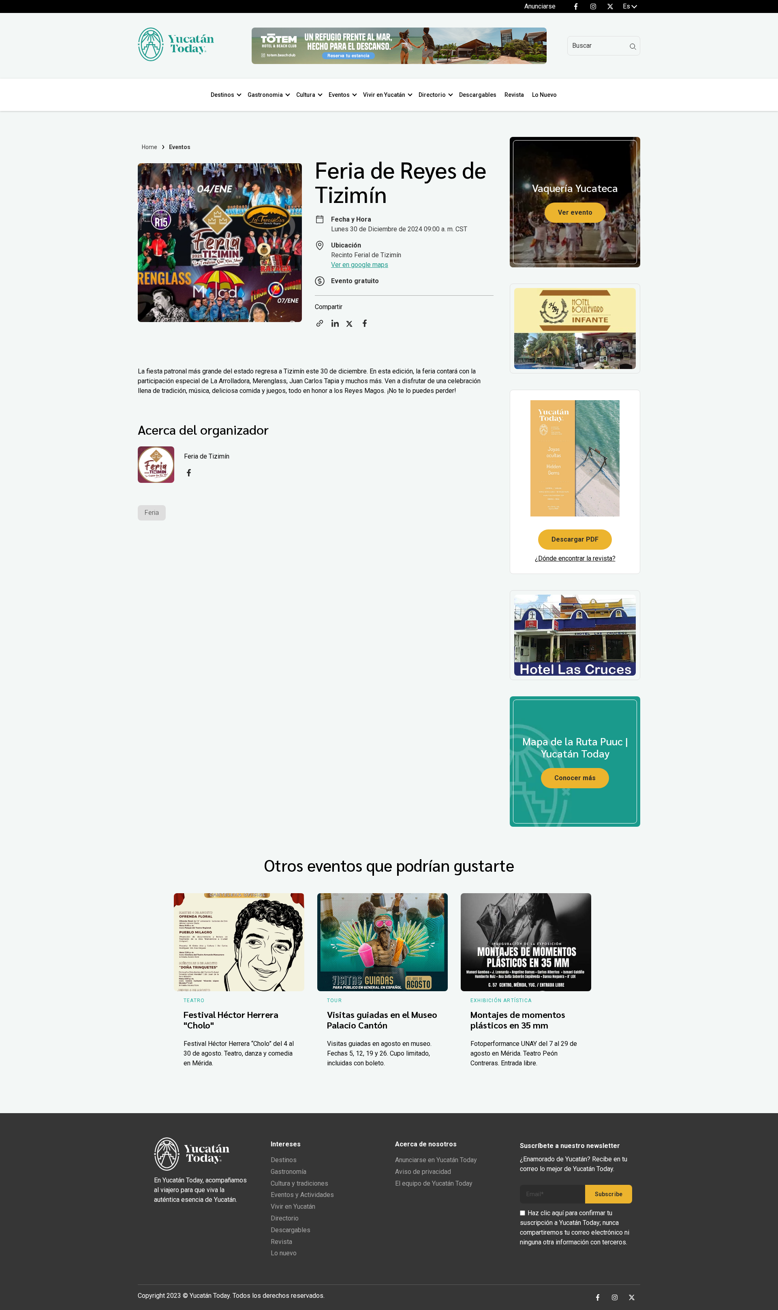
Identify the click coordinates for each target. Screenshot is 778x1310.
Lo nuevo (284, 1253)
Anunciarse (540, 6)
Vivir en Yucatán (384, 95)
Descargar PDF (574, 539)
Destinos (222, 95)
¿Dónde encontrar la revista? (575, 558)
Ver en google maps (359, 265)
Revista (514, 95)
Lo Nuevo (544, 95)
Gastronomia (265, 95)
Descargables (477, 95)
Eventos (339, 95)
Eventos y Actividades (302, 1195)
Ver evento (575, 212)
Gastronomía (288, 1172)
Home (150, 147)
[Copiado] (320, 326)
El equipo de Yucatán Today (433, 1183)
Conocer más (575, 778)
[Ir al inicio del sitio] (176, 59)
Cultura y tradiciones (299, 1183)
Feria (152, 512)
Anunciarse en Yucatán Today (436, 1160)
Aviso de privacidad (423, 1172)
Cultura (305, 95)
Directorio (432, 95)
